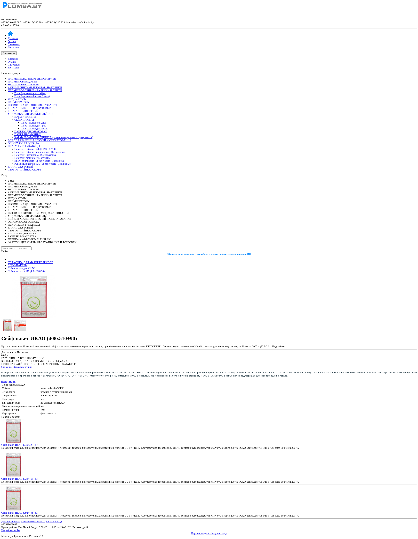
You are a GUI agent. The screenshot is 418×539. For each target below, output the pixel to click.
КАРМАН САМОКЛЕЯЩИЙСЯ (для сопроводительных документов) (53, 137)
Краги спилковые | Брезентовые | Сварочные (39, 160)
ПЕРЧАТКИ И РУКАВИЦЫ (24, 146)
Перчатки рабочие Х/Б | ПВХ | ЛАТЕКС (36, 149)
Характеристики (22, 367)
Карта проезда (54, 521)
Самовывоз (14, 44)
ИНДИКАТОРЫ (17, 99)
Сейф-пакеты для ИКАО (34, 128)
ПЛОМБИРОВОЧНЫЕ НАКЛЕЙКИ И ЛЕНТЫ (35, 90)
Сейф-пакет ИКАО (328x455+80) (19, 478)
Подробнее (278, 346)
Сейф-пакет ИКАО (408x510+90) (26, 271)
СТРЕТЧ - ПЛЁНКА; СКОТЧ (24, 169)
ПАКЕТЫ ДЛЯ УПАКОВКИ (30, 131)
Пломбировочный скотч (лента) (32, 96)
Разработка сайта (10, 530)
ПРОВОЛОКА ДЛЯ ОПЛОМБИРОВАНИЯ (32, 105)
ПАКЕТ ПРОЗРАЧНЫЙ (27, 134)
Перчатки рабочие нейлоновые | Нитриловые (39, 152)
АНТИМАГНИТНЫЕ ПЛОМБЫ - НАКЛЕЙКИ (35, 87)
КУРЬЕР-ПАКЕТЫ (25, 116)
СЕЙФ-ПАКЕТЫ (24, 119)
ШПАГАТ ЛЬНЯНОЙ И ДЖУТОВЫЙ (29, 108)
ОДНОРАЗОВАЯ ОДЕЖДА (23, 143)
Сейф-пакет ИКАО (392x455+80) (19, 512)
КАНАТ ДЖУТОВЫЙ (20, 166)
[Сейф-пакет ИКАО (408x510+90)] (34, 317)
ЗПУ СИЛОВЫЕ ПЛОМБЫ (23, 84)
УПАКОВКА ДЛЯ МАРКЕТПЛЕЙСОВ (30, 113)
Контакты (13, 47)
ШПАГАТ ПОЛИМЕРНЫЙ (23, 111)
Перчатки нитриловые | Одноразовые (35, 155)
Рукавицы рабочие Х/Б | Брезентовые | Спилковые (42, 163)
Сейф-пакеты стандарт (33, 122)
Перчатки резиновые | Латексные (33, 157)
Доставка (13, 38)
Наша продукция (10, 73)
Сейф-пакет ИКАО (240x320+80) (19, 444)
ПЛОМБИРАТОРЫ (19, 102)
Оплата (12, 41)
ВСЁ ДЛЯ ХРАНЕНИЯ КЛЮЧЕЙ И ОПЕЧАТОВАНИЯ (39, 140)
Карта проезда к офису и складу (209, 533)
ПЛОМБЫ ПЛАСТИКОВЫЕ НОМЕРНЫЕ (32, 78)
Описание (7, 367)
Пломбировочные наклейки (30, 93)
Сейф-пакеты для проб (33, 125)
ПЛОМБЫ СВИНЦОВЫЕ (22, 81)
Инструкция (8, 381)
